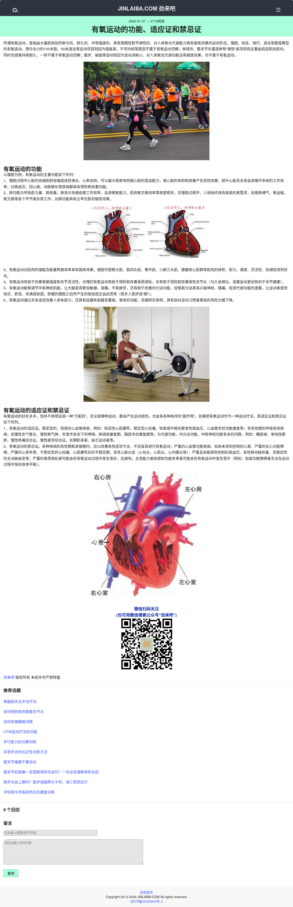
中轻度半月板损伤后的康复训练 (29, 792)
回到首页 (146, 892)
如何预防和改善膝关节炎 (23, 711)
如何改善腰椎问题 (18, 721)
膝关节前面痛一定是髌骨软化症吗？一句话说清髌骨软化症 (51, 771)
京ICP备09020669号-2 (146, 901)
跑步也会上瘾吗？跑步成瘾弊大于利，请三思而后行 (45, 782)
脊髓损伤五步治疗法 (19, 701)
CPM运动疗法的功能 (20, 731)
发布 (11, 873)
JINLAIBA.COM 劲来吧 (146, 8)
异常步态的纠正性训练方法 (25, 751)
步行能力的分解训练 (19, 741)
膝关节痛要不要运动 (19, 761)
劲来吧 (8, 677)
